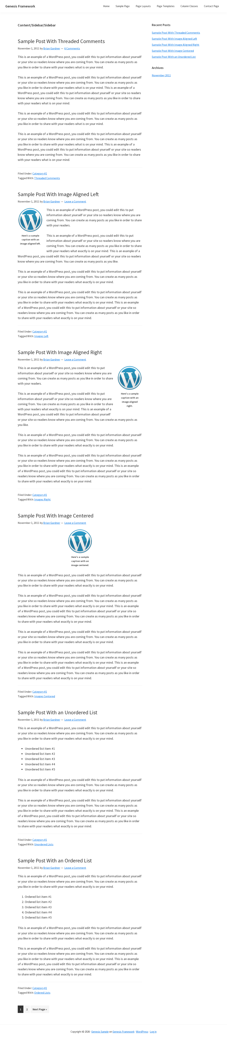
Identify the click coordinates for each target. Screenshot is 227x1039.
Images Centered (44, 696)
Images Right (42, 499)
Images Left (41, 336)
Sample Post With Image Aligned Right (60, 352)
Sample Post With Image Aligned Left (58, 194)
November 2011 (161, 75)
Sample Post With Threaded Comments (61, 41)
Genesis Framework (20, 6)
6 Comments (72, 48)
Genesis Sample (100, 1031)
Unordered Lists (43, 844)
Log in (153, 1031)
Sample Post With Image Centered (55, 515)
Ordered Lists (42, 992)
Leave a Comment (75, 201)
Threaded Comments (47, 178)
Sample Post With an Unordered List (57, 712)
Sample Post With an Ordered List (55, 860)
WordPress (142, 1031)
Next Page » (39, 1010)
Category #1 (39, 173)
